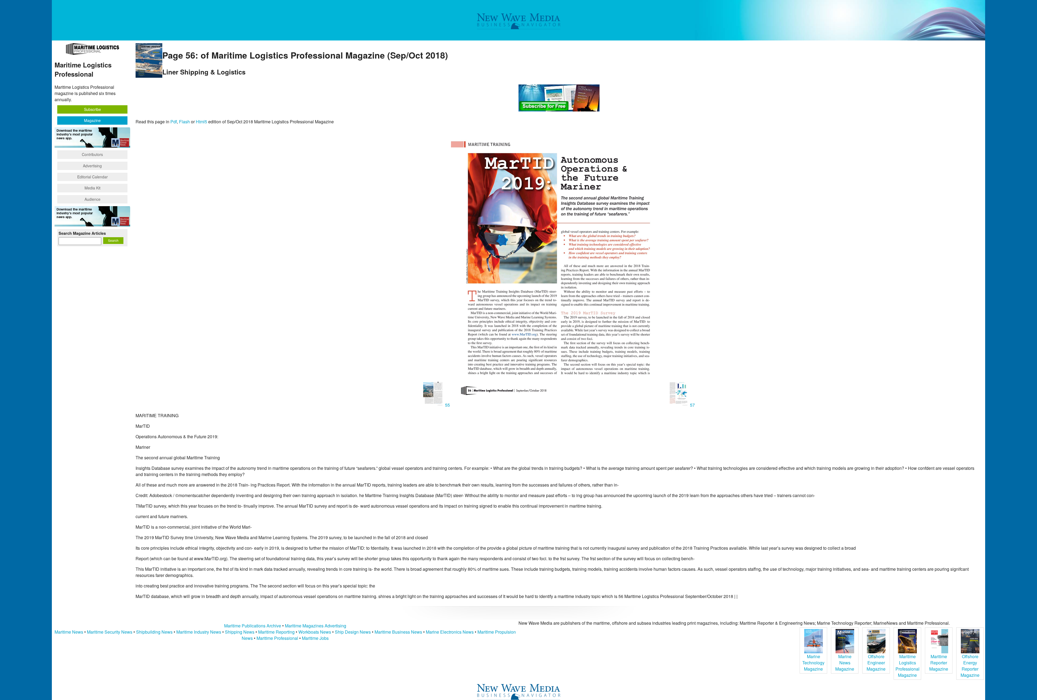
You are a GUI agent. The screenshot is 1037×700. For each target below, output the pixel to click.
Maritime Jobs (315, 638)
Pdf (173, 121)
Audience (92, 199)
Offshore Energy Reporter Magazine (970, 665)
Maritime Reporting (276, 632)
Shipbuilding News (154, 632)
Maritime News (69, 632)
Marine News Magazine (844, 662)
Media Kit (92, 188)
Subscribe (92, 109)
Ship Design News (353, 632)
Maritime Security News (109, 632)
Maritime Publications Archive (252, 626)
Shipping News (239, 632)
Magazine (92, 120)
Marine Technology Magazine (813, 662)
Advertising (92, 165)
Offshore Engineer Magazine (876, 662)
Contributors (92, 154)
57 (692, 405)
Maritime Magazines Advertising (315, 626)
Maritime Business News (399, 632)
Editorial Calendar (92, 176)
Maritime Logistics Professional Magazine (907, 665)
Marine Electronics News (450, 632)
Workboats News (314, 632)
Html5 (201, 121)
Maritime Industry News (198, 632)
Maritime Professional (277, 638)
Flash (184, 121)
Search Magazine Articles (82, 233)
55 (447, 405)
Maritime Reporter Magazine (938, 662)
